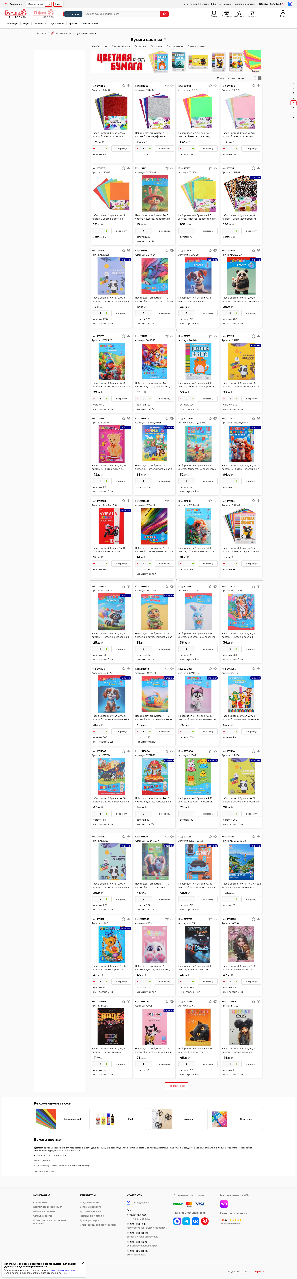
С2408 (235, 673)
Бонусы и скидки (222, 4)
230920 (193, 90)
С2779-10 (150, 755)
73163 (149, 923)
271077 (101, 168)
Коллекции (12, 23)
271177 (143, 336)
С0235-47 (107, 673)
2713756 (101, 1001)
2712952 (101, 586)
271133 (187, 168)
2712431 (231, 418)
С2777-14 (150, 505)
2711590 (101, 250)
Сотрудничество (42, 1215)
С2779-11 (106, 755)
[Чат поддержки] (289, 3)
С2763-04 (107, 590)
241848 (193, 340)
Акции (26, 23)
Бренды (73, 23)
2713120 (101, 836)
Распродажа (40, 23)
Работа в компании (44, 1211)
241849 (236, 505)
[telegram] (186, 1221)
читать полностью (44, 1171)
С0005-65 (151, 590)
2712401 (144, 418)
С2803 (192, 755)
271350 (101, 919)
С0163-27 (150, 340)
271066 (101, 86)
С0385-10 (194, 505)
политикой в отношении (61, 1270)
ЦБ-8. (105, 923)
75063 (149, 1005)
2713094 (188, 751)
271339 (230, 836)
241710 (235, 340)
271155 (230, 168)
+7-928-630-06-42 (137, 1241)
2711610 (144, 250)
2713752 (144, 919)
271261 (187, 501)
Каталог (75, 14)
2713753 (188, 919)
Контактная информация (47, 1206)
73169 (192, 1005)
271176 (100, 336)
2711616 (231, 250)
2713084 (145, 751)
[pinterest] (205, 1221)
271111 (143, 168)
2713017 (101, 668)
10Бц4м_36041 (240, 422)
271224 (101, 418)
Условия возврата (90, 1206)
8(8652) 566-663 (270, 3)
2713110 (231, 751)
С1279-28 (194, 254)
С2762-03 (151, 172)
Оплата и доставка (245, 4)
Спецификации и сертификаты (98, 1224)
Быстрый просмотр (111, 104)
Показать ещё (176, 1085)
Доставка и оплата (90, 1211)
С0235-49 (151, 673)
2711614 (188, 250)
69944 (235, 923)
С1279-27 (237, 254)
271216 (230, 336)
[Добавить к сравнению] (128, 85)
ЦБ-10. (105, 422)
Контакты (205, 4)
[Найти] (164, 14)
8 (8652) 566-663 (136, 1215)
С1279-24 (150, 254)
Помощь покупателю (92, 1215)
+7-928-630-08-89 (137, 1232)
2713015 (231, 586)
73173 (192, 923)
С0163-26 (107, 340)
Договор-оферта (89, 1220)
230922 (106, 172)
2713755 (231, 919)
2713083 (101, 751)
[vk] (177, 1222)
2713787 (144, 1001)
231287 (106, 840)
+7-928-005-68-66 (137, 1250)
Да (48, 4)
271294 (231, 501)
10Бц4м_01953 (153, 422)
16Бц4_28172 (196, 840)
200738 (150, 90)
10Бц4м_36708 (197, 422)
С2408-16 (194, 673)
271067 (144, 86)
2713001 (144, 586)
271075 (187, 86)
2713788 (188, 1001)
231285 (106, 254)
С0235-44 (194, 590)
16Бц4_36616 (153, 840)
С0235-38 (237, 590)
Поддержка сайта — (246, 1271)
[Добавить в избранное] (123, 85)
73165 (235, 1005)
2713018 (144, 668)
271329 (187, 836)
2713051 (188, 668)
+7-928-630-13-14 (136, 1223)
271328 (144, 836)
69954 (105, 1005)
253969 (236, 172)
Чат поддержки (141, 1202)
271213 (187, 336)
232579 (193, 172)
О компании (190, 4)
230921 (236, 90)
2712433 (101, 501)
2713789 (231, 1001)
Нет (57, 4)
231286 (236, 755)
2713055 (231, 668)
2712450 (144, 501)
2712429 (188, 418)
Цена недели (57, 23)
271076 (231, 86)
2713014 (188, 586)
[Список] (254, 78)
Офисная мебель (90, 23)
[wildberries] (224, 1204)
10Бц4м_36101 (109, 505)
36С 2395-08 (239, 840)
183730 (106, 90)
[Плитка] (260, 78)
